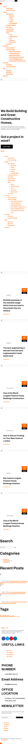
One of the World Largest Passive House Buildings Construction (13, 395)
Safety (11, 21)
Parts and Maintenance (16, 59)
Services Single (10, 50)
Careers (11, 20)
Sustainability (13, 23)
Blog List (8, 70)
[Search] (16, 1)
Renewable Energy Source (16, 57)
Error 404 (8, 44)
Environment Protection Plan (17, 61)
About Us (11, 16)
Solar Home (9, 8)
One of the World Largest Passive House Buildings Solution (13, 523)
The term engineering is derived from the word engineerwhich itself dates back (13, 593)
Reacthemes (4, 740)
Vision (11, 18)
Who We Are (9, 14)
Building (8, 473)
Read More (6, 314)
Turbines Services (14, 53)
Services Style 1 (10, 48)
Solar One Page (10, 10)
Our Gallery (10, 653)
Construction (9, 388)
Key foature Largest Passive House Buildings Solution (12, 480)
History (6, 730)
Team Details (10, 29)
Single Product (13, 36)
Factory (15, 616)
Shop (7, 33)
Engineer (8, 295)
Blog (4, 68)
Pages (5, 12)
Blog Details (9, 74)
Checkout (12, 40)
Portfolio (5, 63)
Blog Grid (8, 72)
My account (12, 42)
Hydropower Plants (14, 55)
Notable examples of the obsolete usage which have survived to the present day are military (13, 305)
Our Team (9, 27)
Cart (10, 38)
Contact (5, 76)
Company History (11, 25)
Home (4, 6)
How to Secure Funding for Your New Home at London (13, 438)
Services (5, 46)
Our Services (10, 654)
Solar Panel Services (15, 51)
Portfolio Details (11, 66)
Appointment (10, 31)
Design (11, 616)
